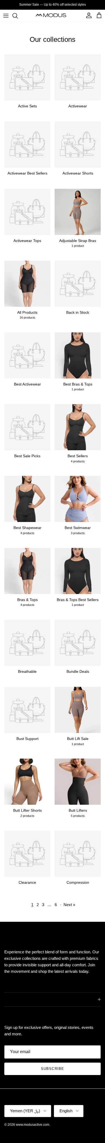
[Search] (18, 16)
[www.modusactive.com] (52, 15)
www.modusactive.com (32, 1125)
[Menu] (6, 16)
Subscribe (52, 1069)
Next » (69, 904)
